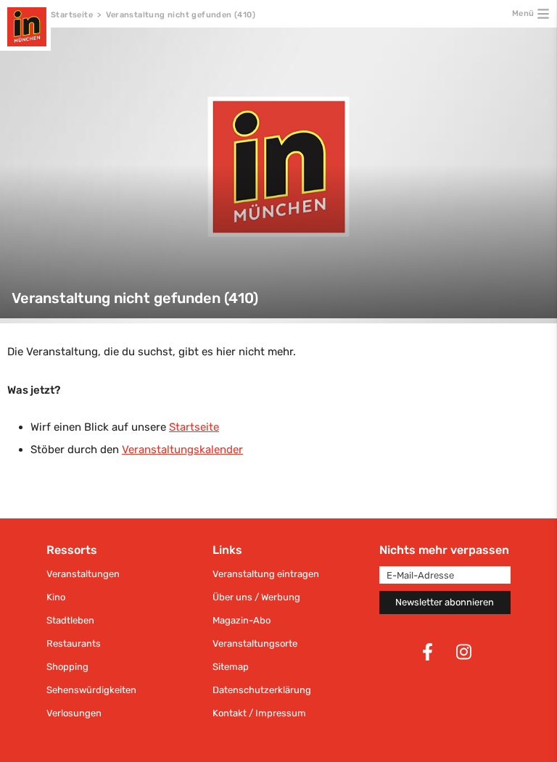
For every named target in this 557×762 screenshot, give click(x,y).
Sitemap (231, 666)
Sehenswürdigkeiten (91, 689)
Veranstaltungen (83, 573)
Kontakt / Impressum (259, 713)
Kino (55, 597)
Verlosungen (74, 713)
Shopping (67, 666)
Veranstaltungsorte (255, 643)
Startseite (72, 15)
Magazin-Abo (242, 620)
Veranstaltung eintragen (266, 573)
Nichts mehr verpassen (444, 550)
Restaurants (73, 643)
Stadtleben (70, 620)
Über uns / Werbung (256, 597)
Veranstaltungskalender (182, 449)
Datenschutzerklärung (262, 689)
